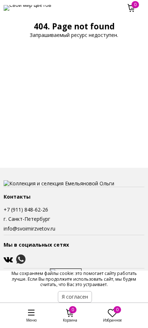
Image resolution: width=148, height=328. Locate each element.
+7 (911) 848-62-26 (26, 209)
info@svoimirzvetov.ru (29, 228)
